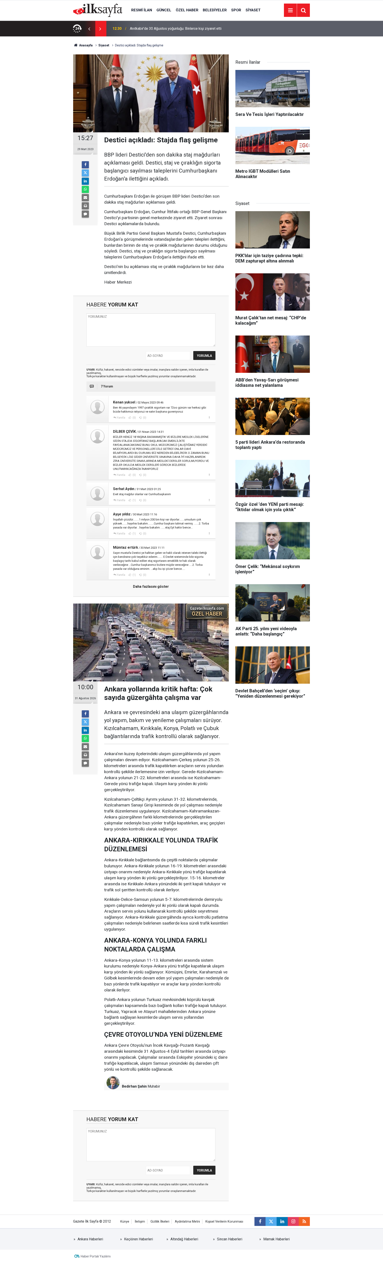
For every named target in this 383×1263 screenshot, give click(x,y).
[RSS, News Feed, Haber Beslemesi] (304, 1221)
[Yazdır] (85, 205)
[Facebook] (85, 164)
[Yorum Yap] (85, 214)
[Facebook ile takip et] (260, 1221)
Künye (124, 1221)
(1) (134, 500)
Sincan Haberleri (229, 1239)
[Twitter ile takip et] (271, 1221)
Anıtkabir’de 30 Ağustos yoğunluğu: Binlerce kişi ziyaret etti (175, 28)
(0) (134, 417)
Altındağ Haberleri (184, 1239)
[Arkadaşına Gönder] (85, 197)
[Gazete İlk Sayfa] (97, 10)
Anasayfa (85, 45)
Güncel (163, 10)
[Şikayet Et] (209, 417)
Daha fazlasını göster (151, 586)
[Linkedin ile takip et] (282, 1221)
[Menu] (290, 10)
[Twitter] (85, 173)
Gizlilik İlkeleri (159, 1221)
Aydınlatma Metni (187, 1221)
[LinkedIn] (85, 181)
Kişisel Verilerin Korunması (224, 1221)
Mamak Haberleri (276, 1239)
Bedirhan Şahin (134, 1086)
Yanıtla (121, 417)
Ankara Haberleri (90, 1239)
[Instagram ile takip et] (293, 1221)
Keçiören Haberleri (138, 1239)
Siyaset (253, 10)
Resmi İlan (141, 10)
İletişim (140, 1221)
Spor (236, 10)
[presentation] (89, 28)
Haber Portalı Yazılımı (96, 1256)
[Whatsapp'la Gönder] (85, 189)
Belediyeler (215, 10)
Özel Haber (187, 10)
